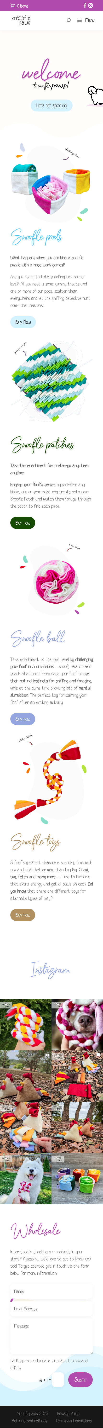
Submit (80, 1379)
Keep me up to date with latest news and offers (48, 1364)
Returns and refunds (29, 1420)
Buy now (23, 523)
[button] (26, 1024)
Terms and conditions (74, 1420)
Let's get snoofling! (51, 105)
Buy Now (23, 322)
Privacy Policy (68, 1413)
